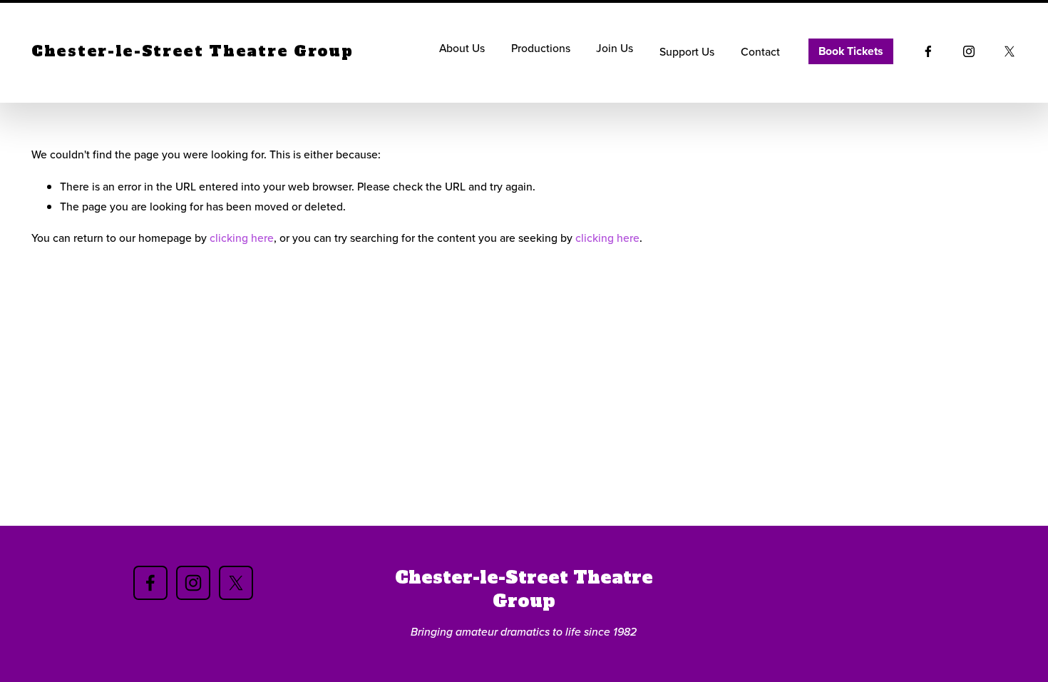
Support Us (686, 51)
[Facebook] (928, 51)
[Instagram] (969, 51)
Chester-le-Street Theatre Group (192, 51)
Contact (760, 51)
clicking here (242, 237)
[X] (1009, 51)
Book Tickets (850, 51)
